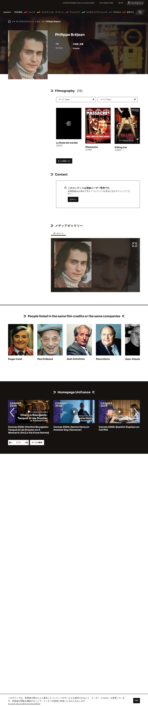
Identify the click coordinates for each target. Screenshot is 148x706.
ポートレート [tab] (58, 233)
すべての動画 (37, 442)
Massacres (91, 147)
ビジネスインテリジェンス (96, 12)
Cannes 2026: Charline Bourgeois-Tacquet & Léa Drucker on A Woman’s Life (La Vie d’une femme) (28, 430)
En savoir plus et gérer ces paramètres (24, 704)
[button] (134, 245)
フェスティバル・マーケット (52, 12)
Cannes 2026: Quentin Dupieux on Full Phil (119, 428)
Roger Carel (15, 359)
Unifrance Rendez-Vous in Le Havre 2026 (78, 3)
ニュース (31, 12)
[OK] (136, 700)
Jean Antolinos (76, 359)
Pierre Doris (103, 359)
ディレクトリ (75, 12)
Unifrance (117, 12)
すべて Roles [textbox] (106, 99)
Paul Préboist (45, 359)
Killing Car (121, 147)
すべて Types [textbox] (64, 99)
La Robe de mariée (67, 142)
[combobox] (76, 99)
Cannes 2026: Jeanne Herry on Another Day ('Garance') (71, 428)
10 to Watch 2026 (106, 3)
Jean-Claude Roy (135, 359)
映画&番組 (18, 12)
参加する (130, 12)
